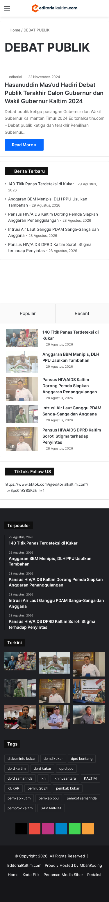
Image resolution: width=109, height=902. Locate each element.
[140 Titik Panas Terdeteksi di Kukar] (22, 338)
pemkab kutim (19, 798)
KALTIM (90, 778)
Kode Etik (31, 874)
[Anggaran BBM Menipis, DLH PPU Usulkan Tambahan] (22, 362)
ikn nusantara (65, 778)
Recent (82, 313)
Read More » (24, 144)
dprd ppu (66, 768)
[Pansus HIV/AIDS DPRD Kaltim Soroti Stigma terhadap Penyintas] (22, 439)
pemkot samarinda (82, 798)
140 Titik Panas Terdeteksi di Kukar (41, 184)
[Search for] (102, 10)
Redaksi (94, 874)
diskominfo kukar (21, 758)
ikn (43, 778)
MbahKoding (91, 865)
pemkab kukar (67, 788)
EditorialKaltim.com (24, 865)
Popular (28, 313)
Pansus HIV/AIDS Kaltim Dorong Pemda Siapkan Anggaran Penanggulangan (69, 385)
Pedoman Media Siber (63, 874)
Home (14, 30)
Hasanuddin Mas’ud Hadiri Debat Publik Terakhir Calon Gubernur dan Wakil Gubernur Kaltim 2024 (54, 93)
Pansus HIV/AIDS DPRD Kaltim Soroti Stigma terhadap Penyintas (71, 436)
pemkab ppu (49, 798)
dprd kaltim (17, 768)
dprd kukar (42, 768)
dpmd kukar (53, 758)
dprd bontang (81, 758)
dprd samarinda (20, 778)
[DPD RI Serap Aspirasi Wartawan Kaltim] (89, 691)
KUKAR (13, 788)
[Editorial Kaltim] (54, 8)
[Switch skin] (91, 10)
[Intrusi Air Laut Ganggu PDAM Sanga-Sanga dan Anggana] (22, 414)
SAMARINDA (51, 808)
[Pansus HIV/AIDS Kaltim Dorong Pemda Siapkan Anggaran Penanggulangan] (22, 389)
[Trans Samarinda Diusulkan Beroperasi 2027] (89, 714)
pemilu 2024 (38, 788)
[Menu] (7, 10)
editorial (15, 77)
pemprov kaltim (20, 808)
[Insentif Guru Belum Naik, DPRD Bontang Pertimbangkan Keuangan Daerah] (20, 717)
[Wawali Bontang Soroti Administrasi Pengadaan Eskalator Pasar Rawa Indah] (55, 717)
